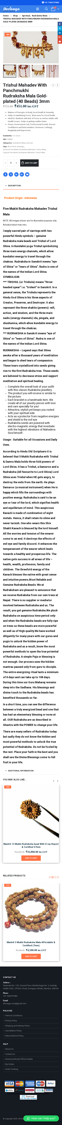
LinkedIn (16, 174)
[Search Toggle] (46, 9)
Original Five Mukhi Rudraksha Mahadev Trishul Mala (24, 153)
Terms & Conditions (13, 1015)
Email (27, 174)
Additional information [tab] (21, 771)
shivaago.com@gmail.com (14, 1003)
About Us (9, 1049)
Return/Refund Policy (14, 1036)
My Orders (9, 1064)
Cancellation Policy (13, 1031)
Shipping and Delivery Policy (17, 1026)
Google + (21, 174)
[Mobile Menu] (37, 9)
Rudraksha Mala (19, 143)
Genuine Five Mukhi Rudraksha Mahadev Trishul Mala (24, 150)
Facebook (5, 174)
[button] (7, 47)
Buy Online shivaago (16, 147)
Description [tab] (14, 185)
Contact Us (10, 1054)
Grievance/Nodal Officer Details (19, 1059)
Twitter (10, 174)
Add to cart (31, 163)
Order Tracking (11, 1069)
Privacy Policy (11, 1020)
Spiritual (29, 143)
